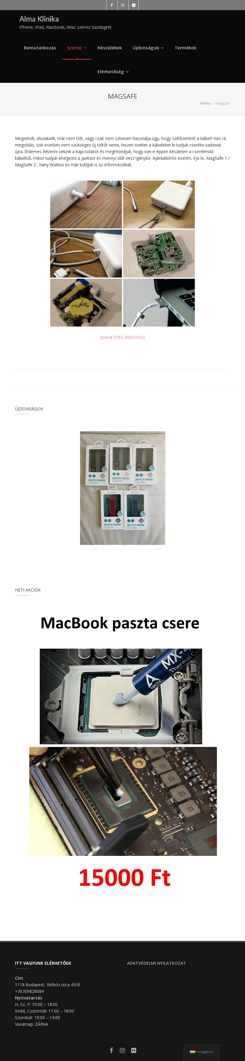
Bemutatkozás (40, 48)
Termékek (185, 48)
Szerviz (74, 48)
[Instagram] (122, 1051)
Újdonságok (146, 48)
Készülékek (110, 48)
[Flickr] (134, 1051)
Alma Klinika (39, 19)
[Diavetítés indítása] (122, 337)
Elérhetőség (111, 71)
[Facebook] (111, 1051)
